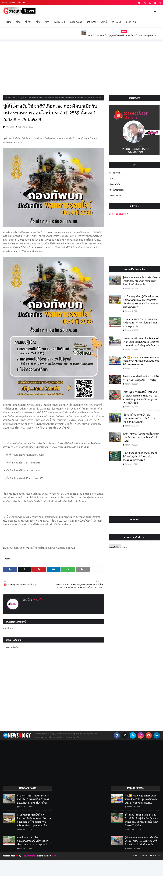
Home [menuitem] (8, 22)
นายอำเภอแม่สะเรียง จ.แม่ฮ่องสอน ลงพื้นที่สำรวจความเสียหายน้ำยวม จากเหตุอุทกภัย (140, 323)
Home (4, 3)
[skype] (160, 3)
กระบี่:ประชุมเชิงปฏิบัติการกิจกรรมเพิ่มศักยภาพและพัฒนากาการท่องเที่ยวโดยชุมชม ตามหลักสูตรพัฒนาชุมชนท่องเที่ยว (141, 302)
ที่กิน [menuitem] (18, 22)
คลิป (112, 178)
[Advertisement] (81, 66)
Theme (54, 856)
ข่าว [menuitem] (47, 22)
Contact (21, 3)
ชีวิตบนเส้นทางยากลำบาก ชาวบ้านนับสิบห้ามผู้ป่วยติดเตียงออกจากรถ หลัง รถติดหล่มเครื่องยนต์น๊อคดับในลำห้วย (141, 820)
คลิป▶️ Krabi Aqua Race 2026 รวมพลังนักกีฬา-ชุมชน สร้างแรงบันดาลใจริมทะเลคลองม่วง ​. (141, 361)
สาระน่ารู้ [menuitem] (116, 22)
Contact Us (155, 856)
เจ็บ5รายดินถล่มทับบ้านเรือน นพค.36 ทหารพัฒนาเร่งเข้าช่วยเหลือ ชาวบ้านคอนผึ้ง (122, 35)
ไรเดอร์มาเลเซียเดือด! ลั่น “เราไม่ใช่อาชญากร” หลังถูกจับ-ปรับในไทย (141, 378)
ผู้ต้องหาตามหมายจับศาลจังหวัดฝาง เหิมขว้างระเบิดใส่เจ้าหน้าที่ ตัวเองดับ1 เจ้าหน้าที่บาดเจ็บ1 (141, 281)
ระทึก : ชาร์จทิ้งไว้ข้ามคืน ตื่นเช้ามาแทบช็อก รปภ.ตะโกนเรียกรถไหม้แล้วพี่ (141, 438)
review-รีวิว (115, 195)
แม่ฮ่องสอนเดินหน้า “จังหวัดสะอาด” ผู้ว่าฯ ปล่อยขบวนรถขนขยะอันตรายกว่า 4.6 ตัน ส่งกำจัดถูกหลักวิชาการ (141, 342)
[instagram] (150, 3)
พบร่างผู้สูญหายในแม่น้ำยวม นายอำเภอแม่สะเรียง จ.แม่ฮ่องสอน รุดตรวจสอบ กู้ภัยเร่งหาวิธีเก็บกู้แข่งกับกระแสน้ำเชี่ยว (141, 397)
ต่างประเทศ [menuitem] (76, 22)
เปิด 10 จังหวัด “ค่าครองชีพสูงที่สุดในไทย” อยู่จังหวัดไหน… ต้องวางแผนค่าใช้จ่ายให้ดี (140, 457)
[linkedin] (156, 735)
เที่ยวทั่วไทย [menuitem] (59, 22)
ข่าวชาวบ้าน (115, 173)
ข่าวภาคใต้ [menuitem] (131, 22)
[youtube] (148, 735)
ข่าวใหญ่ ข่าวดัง (117, 190)
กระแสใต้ (10, 127)
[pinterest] (155, 3)
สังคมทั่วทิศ (115, 184)
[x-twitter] (145, 3)
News (16, 98)
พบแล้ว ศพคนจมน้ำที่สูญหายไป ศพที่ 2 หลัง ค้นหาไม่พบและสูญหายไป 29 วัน (45, 35)
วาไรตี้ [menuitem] (103, 22)
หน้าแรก (9, 98)
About (12, 3)
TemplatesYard (28, 856)
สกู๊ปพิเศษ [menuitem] (91, 22)
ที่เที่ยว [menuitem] (28, 22)
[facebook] (139, 3)
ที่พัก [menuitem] (38, 22)
